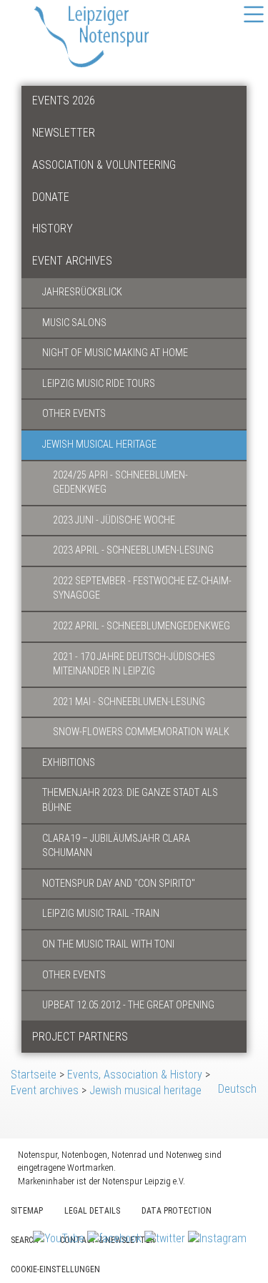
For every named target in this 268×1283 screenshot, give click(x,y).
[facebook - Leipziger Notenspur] (115, 1238)
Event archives (72, 260)
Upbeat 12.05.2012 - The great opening (128, 1005)
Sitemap (27, 1211)
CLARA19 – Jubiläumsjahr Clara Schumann (116, 846)
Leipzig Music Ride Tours (98, 384)
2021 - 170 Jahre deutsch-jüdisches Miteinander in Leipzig (134, 664)
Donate (50, 197)
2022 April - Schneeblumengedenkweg (141, 626)
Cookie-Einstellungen (55, 1269)
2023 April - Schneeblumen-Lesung (133, 550)
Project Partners (80, 1036)
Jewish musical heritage (99, 444)
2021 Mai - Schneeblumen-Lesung (129, 702)
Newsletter (63, 132)
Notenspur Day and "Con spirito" (118, 884)
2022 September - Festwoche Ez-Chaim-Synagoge (142, 588)
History (52, 228)
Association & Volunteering (104, 165)
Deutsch (237, 1089)
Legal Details (92, 1211)
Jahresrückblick (82, 292)
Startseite (33, 1074)
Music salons (74, 323)
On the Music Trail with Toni (108, 944)
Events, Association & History (134, 1074)
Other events (74, 414)
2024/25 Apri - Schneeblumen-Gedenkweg (120, 482)
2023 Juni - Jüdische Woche (114, 520)
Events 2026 (63, 100)
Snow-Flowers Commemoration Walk (141, 732)
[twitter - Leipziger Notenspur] (166, 1238)
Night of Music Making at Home (115, 353)
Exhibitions (68, 763)
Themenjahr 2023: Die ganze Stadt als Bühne (130, 800)
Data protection (177, 1211)
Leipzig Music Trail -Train (100, 914)
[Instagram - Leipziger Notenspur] (217, 1238)
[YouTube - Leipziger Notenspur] (60, 1238)
